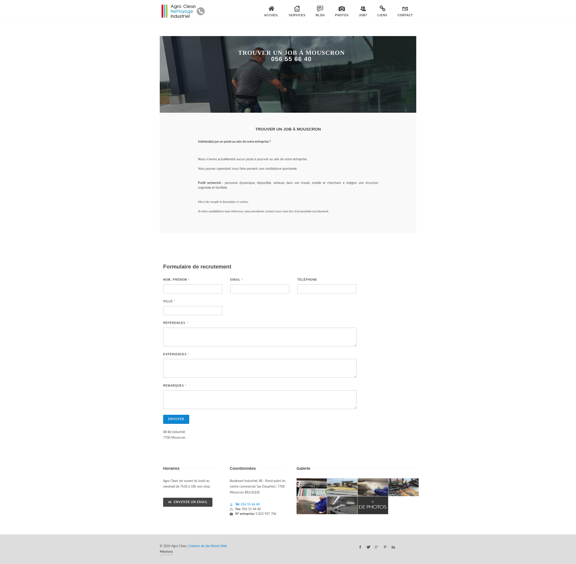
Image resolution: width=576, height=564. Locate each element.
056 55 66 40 (250, 504)
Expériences (176, 354)
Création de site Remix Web (207, 546)
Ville (169, 301)
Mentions (166, 551)
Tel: (237, 504)
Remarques (175, 385)
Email (236, 279)
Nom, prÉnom (176, 279)
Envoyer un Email (190, 502)
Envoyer (176, 419)
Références (175, 323)
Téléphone (307, 279)
